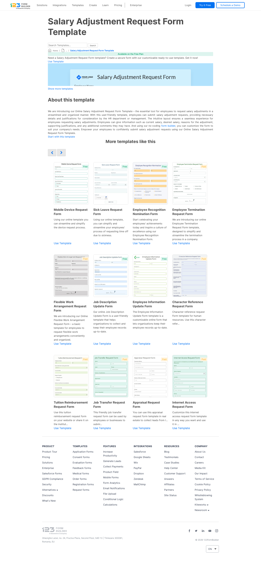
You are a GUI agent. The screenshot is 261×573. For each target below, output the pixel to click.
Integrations (59, 5)
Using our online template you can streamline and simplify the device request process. (71, 223)
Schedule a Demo (230, 5)
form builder (168, 125)
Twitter (196, 531)
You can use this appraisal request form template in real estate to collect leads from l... (150, 416)
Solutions (42, 5)
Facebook (189, 531)
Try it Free (205, 5)
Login (188, 5)
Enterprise (136, 5)
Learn (105, 5)
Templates (78, 5)
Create (93, 5)
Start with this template (61, 136)
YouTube (210, 531)
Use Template (56, 61)
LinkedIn (203, 531)
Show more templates (60, 88)
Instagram (216, 531)
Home (55, 50)
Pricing (118, 5)
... (66, 50)
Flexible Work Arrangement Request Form (70, 306)
